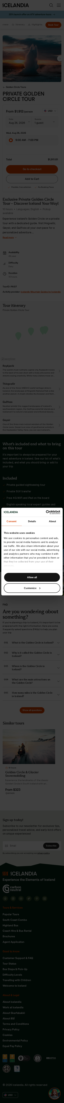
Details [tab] (32, 521)
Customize (30, 588)
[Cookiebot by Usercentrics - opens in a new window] (46, 512)
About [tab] (52, 521)
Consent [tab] (11, 521)
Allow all (32, 577)
